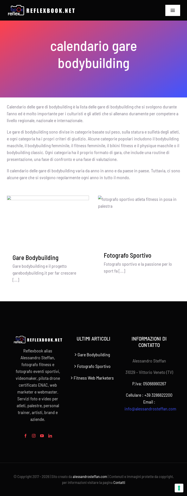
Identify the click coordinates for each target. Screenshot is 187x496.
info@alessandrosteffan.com (150, 408)
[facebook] (25, 436)
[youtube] (42, 436)
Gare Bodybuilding (36, 257)
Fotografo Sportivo (127, 255)
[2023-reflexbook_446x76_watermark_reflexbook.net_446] (41, 7)
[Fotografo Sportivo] (139, 220)
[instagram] (34, 436)
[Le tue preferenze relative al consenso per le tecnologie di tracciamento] (179, 488)
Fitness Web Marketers (94, 378)
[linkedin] (50, 436)
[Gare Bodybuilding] (48, 221)
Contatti (119, 482)
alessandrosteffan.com (90, 476)
